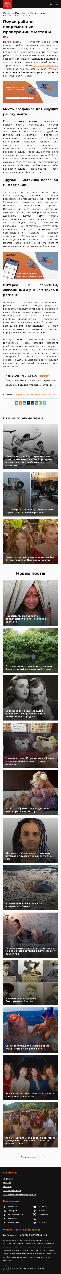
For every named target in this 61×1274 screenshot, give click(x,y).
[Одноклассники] (20, 403)
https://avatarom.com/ (45, 65)
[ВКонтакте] (16, 403)
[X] (28, 403)
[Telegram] (44, 403)
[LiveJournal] (32, 403)
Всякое (23, 15)
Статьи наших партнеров (40, 394)
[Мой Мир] (24, 403)
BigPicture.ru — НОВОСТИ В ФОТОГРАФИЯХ (25, 1235)
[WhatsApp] (40, 403)
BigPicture (21, 13)
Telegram (43, 376)
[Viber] (36, 403)
